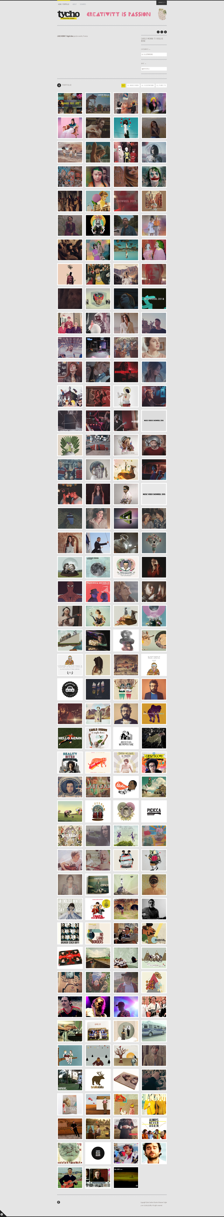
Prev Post (158, 32)
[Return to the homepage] (113, 15)
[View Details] (126, 933)
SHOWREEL (83, 4)
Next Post (161, 32)
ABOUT (75, 4)
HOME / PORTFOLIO (63, 4)
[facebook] (59, 1202)
